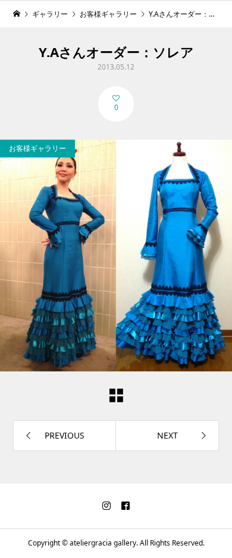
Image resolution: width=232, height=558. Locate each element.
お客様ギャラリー (37, 148)
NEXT (167, 435)
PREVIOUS (64, 435)
